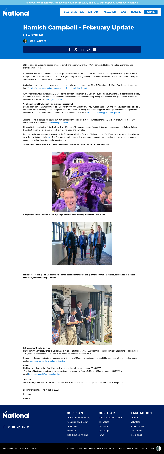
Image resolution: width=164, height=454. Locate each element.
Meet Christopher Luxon (110, 417)
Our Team (93, 12)
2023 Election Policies (77, 435)
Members (136, 12)
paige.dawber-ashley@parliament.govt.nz (47, 361)
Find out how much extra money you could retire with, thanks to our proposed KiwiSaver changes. (82, 2)
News (123, 12)
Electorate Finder (74, 12)
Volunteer (135, 422)
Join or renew (137, 426)
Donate (134, 417)
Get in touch (136, 435)
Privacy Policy (89, 448)
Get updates (137, 430)
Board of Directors (133, 448)
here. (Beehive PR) (54, 100)
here (49, 137)
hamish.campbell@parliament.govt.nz (44, 374)
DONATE (150, 12)
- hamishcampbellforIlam (57, 123)
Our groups (104, 430)
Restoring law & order (77, 422)
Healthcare (72, 426)
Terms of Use (102, 448)
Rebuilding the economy (78, 417)
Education (71, 430)
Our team (103, 426)
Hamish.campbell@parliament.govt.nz (103, 113)
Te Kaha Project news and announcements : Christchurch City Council (57, 88)
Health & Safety (148, 448)
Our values (104, 422)
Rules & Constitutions (117, 448)
